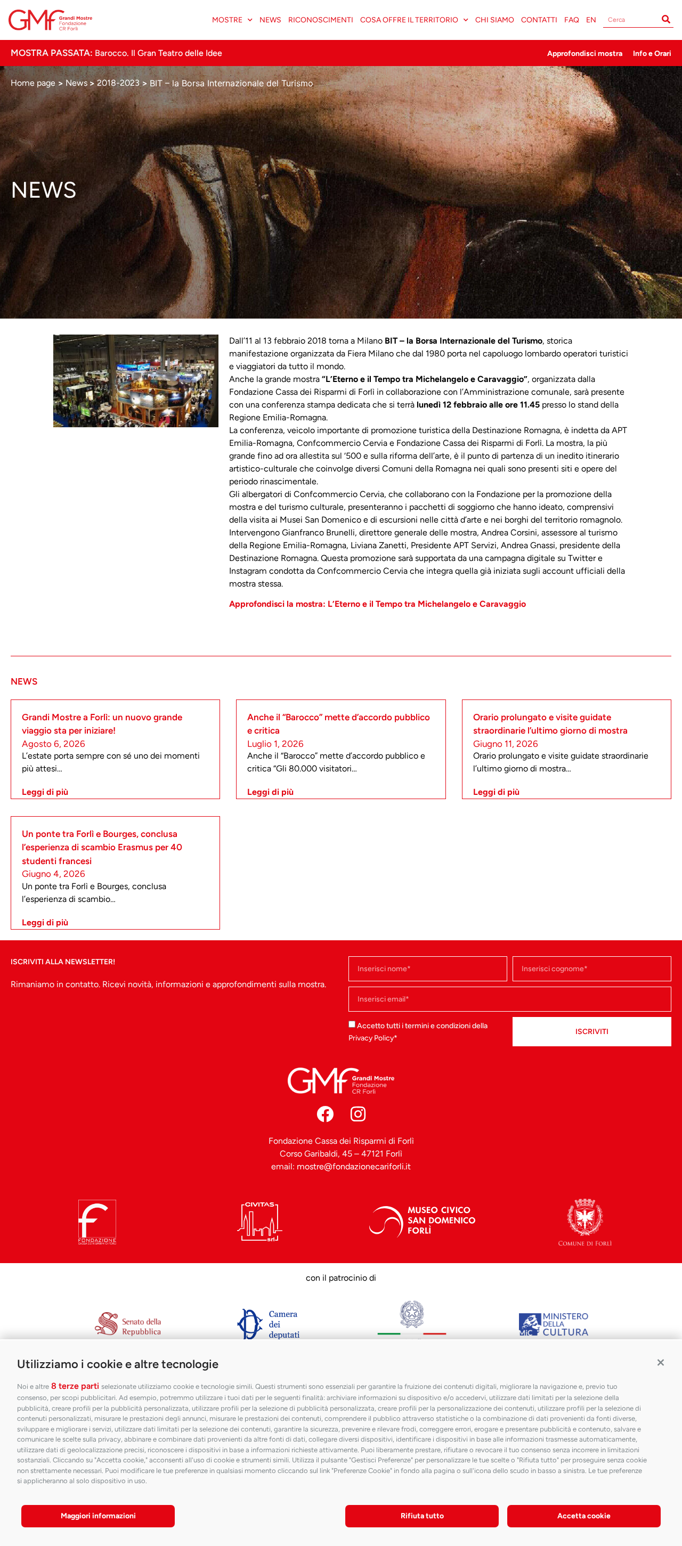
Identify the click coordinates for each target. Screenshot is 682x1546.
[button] (660, 1361)
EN (591, 20)
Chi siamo (494, 20)
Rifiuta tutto (422, 1515)
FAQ (571, 20)
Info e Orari (652, 53)
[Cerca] (666, 20)
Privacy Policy (371, 1038)
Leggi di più (45, 792)
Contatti (539, 20)
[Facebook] (325, 1113)
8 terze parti (75, 1386)
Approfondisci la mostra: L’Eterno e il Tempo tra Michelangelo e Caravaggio (377, 604)
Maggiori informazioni (98, 1515)
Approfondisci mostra (584, 53)
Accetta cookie (584, 1515)
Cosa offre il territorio (409, 20)
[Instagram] (358, 1113)
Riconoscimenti (320, 20)
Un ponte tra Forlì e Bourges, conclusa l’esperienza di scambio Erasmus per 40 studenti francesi (102, 847)
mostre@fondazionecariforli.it (354, 1166)
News (270, 20)
